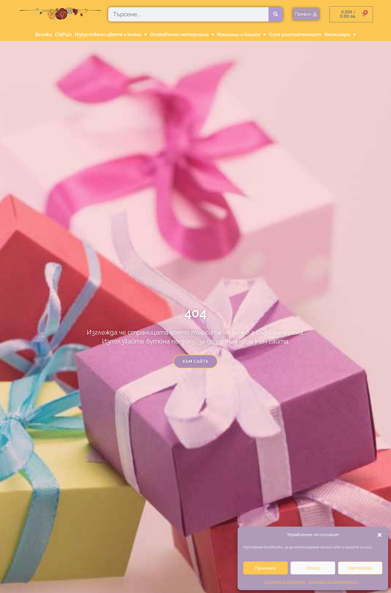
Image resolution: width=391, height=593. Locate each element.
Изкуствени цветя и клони (108, 34)
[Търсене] (275, 14)
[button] (379, 535)
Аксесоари (337, 34)
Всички (43, 34)
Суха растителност (295, 34)
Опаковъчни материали (179, 34)
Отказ (313, 568)
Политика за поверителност (333, 582)
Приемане (265, 568)
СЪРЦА (63, 34)
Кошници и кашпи (238, 34)
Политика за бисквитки (284, 582)
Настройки (360, 568)
